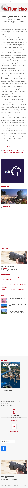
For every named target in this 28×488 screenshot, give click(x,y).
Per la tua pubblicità (14, 415)
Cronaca (21, 21)
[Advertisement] (14, 229)
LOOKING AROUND (14, 431)
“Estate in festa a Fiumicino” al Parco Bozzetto (13, 208)
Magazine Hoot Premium (16, 485)
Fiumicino (14, 22)
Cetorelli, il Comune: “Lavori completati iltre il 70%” (13, 281)
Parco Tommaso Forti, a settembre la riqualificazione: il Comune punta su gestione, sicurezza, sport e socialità (17, 311)
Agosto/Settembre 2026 (10, 390)
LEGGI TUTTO (14, 420)
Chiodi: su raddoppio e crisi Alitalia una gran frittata (14, 150)
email (4, 268)
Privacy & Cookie (3, 485)
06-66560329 (5, 403)
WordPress (25, 485)
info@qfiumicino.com (7, 405)
